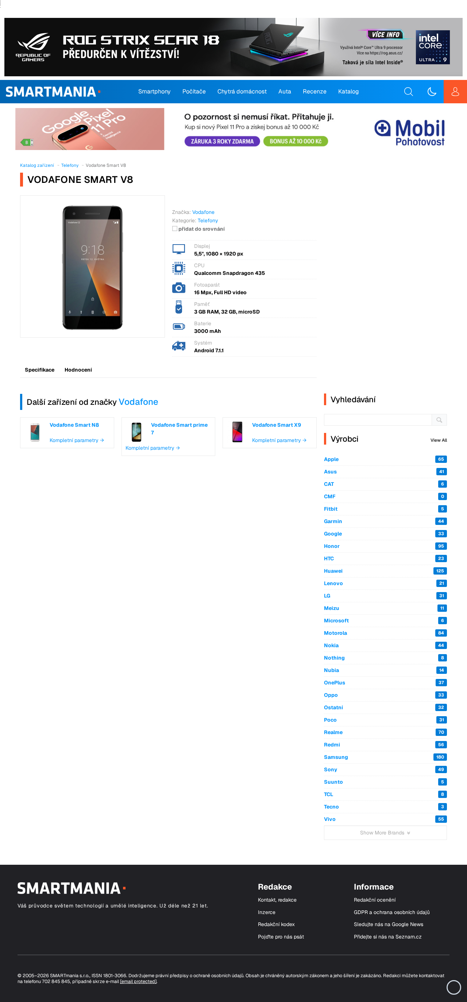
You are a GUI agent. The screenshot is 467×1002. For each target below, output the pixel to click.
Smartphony (154, 91)
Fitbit (384, 509)
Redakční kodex (276, 924)
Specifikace (39, 369)
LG (384, 595)
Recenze (315, 91)
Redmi (384, 744)
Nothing (384, 657)
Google (384, 533)
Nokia (384, 645)
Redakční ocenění (374, 900)
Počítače (194, 91)
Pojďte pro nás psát (281, 937)
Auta (284, 91)
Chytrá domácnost (242, 91)
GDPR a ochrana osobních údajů (392, 912)
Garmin (384, 521)
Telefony (208, 220)
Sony (384, 769)
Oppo (384, 695)
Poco (384, 720)
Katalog (348, 91)
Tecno (384, 806)
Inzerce (266, 912)
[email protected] (138, 981)
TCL (384, 794)
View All (439, 440)
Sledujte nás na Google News (388, 924)
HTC (384, 558)
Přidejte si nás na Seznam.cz (388, 937)
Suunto (384, 782)
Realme (384, 732)
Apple (384, 459)
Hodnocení (78, 369)
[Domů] (53, 92)
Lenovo (384, 583)
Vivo (384, 819)
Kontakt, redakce (277, 900)
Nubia (384, 670)
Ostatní (384, 707)
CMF (384, 496)
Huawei (384, 571)
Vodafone (138, 401)
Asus (384, 471)
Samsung (384, 757)
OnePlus (384, 682)
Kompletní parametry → (77, 440)
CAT (384, 484)
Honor (384, 546)
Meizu (384, 608)
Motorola (384, 633)
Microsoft (384, 620)
